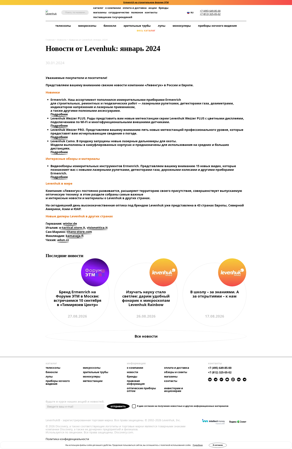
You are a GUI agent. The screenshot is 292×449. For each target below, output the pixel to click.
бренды (164, 8)
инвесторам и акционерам (173, 390)
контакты (151, 12)
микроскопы (87, 25)
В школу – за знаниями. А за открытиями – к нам (214, 294)
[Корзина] (240, 12)
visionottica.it (97, 228)
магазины (100, 12)
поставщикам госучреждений (112, 17)
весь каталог (146, 30)
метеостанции (93, 381)
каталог (98, 8)
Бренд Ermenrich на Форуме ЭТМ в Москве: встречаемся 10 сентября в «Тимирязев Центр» (77, 298)
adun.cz (63, 240)
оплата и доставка (135, 8)
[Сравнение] (235, 12)
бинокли (110, 25)
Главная (50, 39)
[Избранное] (231, 12)
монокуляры (182, 25)
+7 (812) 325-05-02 (210, 14)
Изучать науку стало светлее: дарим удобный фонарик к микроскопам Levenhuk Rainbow (146, 298)
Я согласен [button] (218, 445)
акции (152, 8)
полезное (137, 12)
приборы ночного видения (217, 25)
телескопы (63, 25)
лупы (161, 25)
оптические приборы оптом (141, 390)
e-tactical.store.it (72, 228)
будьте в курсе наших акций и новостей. (75, 401)
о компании (113, 8)
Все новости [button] (146, 336)
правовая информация (136, 382)
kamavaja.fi (74, 236)
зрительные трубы (137, 25)
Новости (61, 39)
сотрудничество (118, 12)
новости (132, 372)
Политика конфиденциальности (67, 439)
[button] (226, 12)
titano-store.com (79, 232)
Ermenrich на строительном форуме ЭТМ (146, 2)
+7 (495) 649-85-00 (210, 11)
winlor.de (70, 224)
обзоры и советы (175, 372)
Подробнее (59, 114)
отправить (118, 406)
